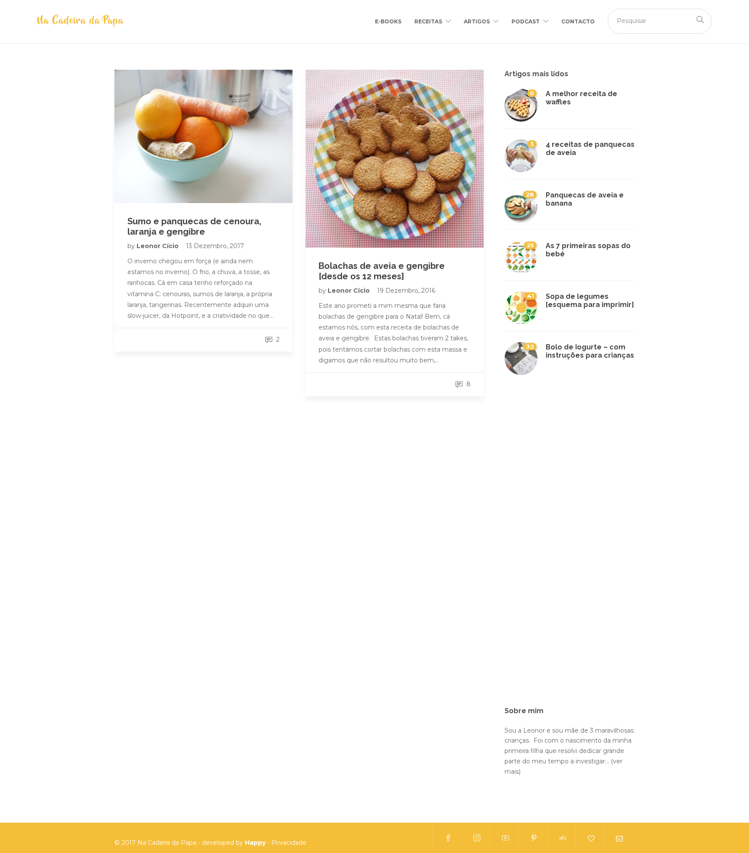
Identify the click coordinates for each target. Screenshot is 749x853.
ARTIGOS (477, 21)
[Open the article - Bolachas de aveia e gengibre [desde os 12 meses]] (395, 159)
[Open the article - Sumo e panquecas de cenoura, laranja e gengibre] (203, 136)
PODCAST (525, 21)
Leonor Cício (158, 246)
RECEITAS (428, 21)
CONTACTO (578, 21)
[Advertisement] (570, 546)
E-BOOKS (388, 21)
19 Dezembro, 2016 (406, 290)
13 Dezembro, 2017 (215, 246)
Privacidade (288, 843)
